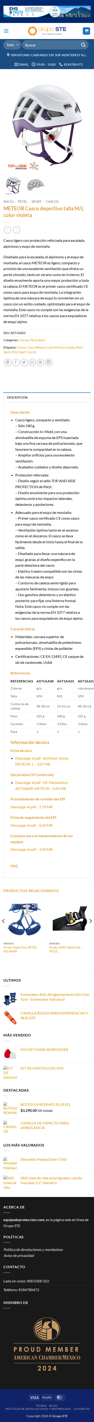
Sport (36, 201)
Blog (53, 1405)
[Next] (90, 930)
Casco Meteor (36, 347)
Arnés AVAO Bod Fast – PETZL (66, 949)
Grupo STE (11, 1225)
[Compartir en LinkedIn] (48, 362)
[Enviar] (83, 44)
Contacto (82, 1409)
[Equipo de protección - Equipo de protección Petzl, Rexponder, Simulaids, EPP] (47, 31)
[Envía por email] (32, 362)
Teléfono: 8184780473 (21, 1289)
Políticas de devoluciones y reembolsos (38, 1409)
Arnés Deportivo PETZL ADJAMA (20, 949)
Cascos (52, 201)
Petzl (22, 201)
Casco (21, 347)
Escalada (69, 347)
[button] (6, 31)
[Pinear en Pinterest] (40, 362)
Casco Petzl (54, 347)
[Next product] (7, 230)
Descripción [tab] (17, 397)
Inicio (8, 201)
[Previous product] (16, 230)
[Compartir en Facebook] (16, 362)
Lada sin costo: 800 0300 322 (26, 1281)
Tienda (41, 1405)
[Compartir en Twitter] (24, 362)
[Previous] (3, 930)
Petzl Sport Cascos (24, 352)
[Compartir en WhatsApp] (7, 362)
